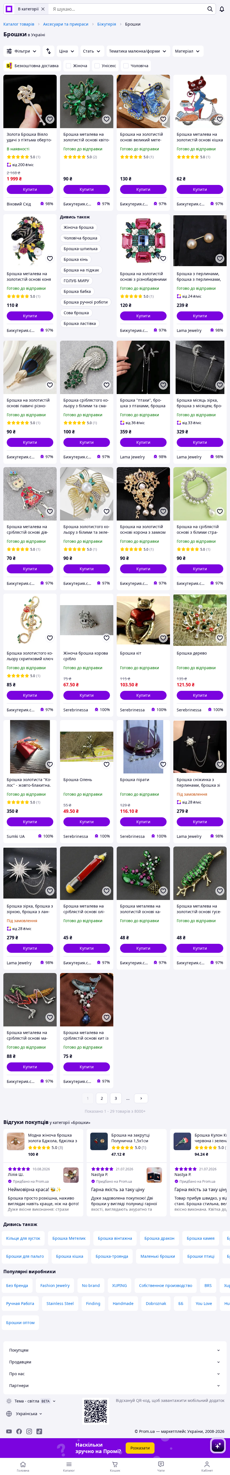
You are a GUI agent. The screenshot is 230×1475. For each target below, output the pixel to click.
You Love (204, 1303)
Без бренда (17, 1285)
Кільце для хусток (23, 1238)
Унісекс (109, 65)
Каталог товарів (18, 24)
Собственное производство (165, 1285)
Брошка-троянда (112, 1256)
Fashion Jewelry (55, 1285)
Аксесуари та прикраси (65, 24)
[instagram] (29, 1431)
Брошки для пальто (25, 1256)
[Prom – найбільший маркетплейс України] (9, 9)
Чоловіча (139, 65)
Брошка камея (201, 1238)
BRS (208, 1285)
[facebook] (19, 1431)
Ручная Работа (20, 1303)
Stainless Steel (60, 1303)
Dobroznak (156, 1303)
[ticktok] (39, 1431)
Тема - (27, 1401)
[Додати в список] (49, 119)
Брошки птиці (201, 1256)
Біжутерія (106, 24)
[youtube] (9, 1431)
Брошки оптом (20, 1322)
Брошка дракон (159, 1238)
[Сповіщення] (222, 9)
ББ (180, 1303)
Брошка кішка (69, 1256)
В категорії (28, 9)
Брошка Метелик (69, 1238)
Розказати (140, 1448)
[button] (30, 189)
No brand (91, 1285)
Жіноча (80, 65)
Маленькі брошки (158, 1256)
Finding (93, 1303)
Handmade (123, 1303)
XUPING (119, 1285)
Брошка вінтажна (115, 1238)
